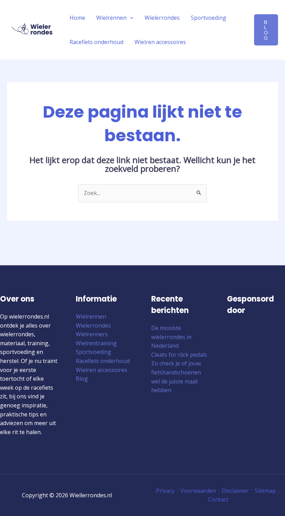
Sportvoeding (208, 18)
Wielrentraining (96, 343)
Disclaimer (235, 490)
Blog (82, 378)
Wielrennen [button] (111, 18)
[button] (130, 18)
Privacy (165, 490)
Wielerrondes (162, 18)
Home (77, 18)
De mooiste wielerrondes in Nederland (171, 336)
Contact (218, 499)
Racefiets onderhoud (96, 42)
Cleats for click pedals (179, 354)
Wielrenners (92, 334)
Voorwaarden (198, 490)
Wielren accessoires (160, 42)
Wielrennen (91, 316)
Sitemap (265, 490)
